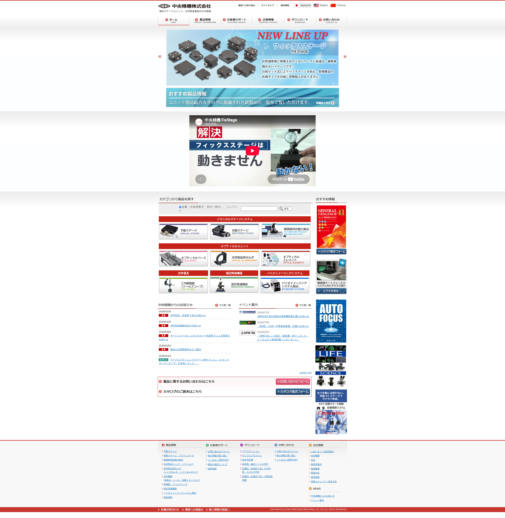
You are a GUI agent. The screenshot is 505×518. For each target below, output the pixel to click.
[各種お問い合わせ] (170, 509)
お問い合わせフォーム (219, 451)
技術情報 (168, 497)
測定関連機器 (170, 488)
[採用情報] (285, 5)
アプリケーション (251, 451)
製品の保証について (217, 464)
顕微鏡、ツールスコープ (176, 484)
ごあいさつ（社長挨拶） (323, 451)
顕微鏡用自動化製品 (173, 460)
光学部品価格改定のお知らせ (185, 325)
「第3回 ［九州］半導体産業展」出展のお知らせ (283, 326)
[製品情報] (205, 21)
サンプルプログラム (252, 455)
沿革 (313, 460)
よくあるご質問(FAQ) (218, 460)
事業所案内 (316, 464)
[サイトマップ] (267, 5)
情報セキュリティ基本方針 (324, 481)
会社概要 (315, 455)
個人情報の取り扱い (217, 455)
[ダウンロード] (300, 21)
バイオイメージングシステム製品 (180, 493)
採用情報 (315, 477)
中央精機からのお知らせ (323, 496)
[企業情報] (268, 21)
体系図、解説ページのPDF (255, 464)
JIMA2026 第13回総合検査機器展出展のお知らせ (283, 316)
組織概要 (315, 468)
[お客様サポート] (236, 21)
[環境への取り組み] (246, 5)
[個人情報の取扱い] (218, 509)
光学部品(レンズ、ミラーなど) (179, 464)
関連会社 (315, 473)
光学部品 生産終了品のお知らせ (188, 315)
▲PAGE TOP (305, 373)
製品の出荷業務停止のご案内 (185, 349)
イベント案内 (317, 500)
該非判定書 (247, 460)
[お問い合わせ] (331, 21)
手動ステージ (170, 451)
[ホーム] (173, 21)
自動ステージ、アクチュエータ (179, 455)
